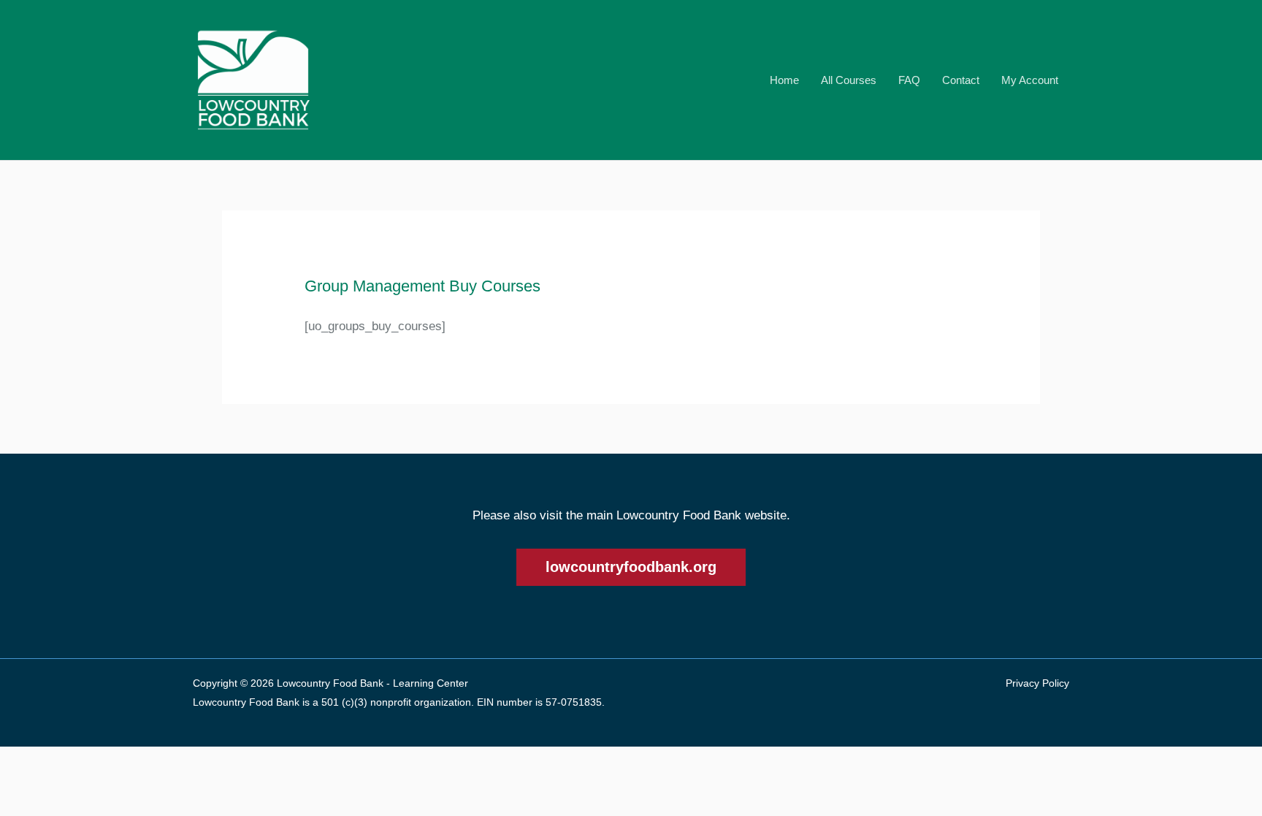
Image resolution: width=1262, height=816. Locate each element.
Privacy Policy (1037, 683)
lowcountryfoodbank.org (631, 567)
